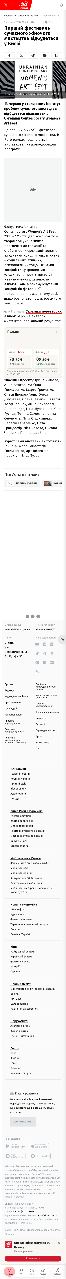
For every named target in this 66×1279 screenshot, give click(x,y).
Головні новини (20, 773)
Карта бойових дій (21, 820)
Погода (14, 798)
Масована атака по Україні (26, 835)
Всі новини (18, 769)
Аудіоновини (18, 793)
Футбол (14, 1058)
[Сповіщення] (61, 5)
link (37, 644)
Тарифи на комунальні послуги (29, 924)
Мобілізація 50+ (19, 868)
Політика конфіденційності (15, 730)
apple (40, 1146)
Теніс (13, 1063)
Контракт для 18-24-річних (26, 878)
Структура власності (47, 730)
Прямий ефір (18, 783)
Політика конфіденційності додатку (46, 686)
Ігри (38, 749)
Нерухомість (19, 1021)
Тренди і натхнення (22, 1036)
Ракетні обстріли (20, 815)
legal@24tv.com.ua (47, 1215)
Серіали (15, 971)
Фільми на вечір (20, 961)
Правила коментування (44, 705)
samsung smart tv (40, 1156)
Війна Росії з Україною (26, 811)
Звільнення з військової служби (29, 863)
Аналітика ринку (20, 1025)
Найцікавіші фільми (22, 951)
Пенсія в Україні (20, 934)
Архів (39, 736)
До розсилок (23, 1121)
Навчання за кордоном (24, 1008)
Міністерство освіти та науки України (32, 988)
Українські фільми (21, 956)
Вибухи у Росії (18, 840)
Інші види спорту (20, 1073)
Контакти (41, 718)
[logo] (23, 5)
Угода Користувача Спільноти (46, 696)
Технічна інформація (47, 712)
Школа (14, 993)
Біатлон (15, 1068)
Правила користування (12, 722)
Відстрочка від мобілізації (26, 883)
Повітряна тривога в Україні (27, 830)
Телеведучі (11, 709)
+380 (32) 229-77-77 (25, 1211)
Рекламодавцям (13, 715)
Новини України (29, 16)
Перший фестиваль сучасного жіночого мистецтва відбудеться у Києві (52, 16)
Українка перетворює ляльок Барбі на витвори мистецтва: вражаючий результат (33, 316)
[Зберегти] (57, 55)
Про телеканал (13, 702)
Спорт (14, 1048)
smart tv (15, 1156)
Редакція (9, 690)
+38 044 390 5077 (46, 629)
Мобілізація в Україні (25, 858)
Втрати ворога (19, 846)
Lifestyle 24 (10, 16)
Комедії (14, 966)
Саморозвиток (19, 1003)
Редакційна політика (16, 696)
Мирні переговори (21, 825)
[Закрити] (59, 1243)
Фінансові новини (21, 919)
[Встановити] (33, 1251)
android (15, 1146)
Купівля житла (19, 1031)
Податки (15, 929)
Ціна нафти (17, 909)
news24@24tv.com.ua (17, 629)
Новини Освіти (20, 984)
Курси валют (18, 914)
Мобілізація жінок (21, 873)
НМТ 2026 (16, 998)
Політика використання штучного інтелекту (16, 740)
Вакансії (40, 724)
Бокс (13, 1053)
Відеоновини (18, 788)
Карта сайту (42, 742)
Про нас (9, 684)
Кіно (13, 947)
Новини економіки (23, 904)
